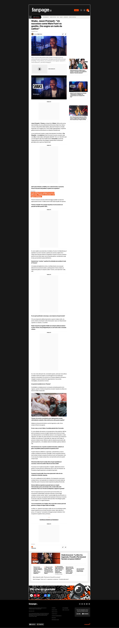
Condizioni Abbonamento (56, 615)
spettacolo (36, 17)
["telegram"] (48, 595)
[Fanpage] (33, 604)
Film (58, 17)
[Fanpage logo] (40, 10)
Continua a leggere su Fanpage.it (49, 519)
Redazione (54, 617)
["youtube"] (38, 595)
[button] (65, 34)
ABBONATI (76, 10)
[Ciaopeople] (87, 624)
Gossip (61, 17)
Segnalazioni (54, 609)
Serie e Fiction (53, 17)
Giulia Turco (39, 34)
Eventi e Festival (72, 17)
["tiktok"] (31, 595)
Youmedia (53, 607)
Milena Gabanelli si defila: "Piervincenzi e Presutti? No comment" (46, 577)
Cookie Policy (54, 613)
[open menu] (30, 17)
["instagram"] (35, 595)
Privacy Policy (54, 611)
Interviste (66, 17)
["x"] (41, 595)
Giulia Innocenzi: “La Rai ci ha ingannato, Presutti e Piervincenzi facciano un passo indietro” (73, 557)
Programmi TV (46, 17)
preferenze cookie (55, 619)
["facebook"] (45, 595)
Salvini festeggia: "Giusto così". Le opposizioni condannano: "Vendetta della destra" (51, 579)
